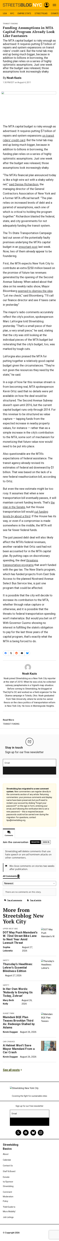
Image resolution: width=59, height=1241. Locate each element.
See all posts (11, 1070)
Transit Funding (10, 24)
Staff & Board (9, 1171)
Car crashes (9, 1042)
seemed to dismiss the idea (35, 291)
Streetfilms (41, 13)
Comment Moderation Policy (8, 1196)
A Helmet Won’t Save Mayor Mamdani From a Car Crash (19, 1049)
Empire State (24, 13)
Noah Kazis (14, 78)
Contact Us (8, 1165)
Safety (6, 960)
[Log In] (46, 5)
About (5, 1154)
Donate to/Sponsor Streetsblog (8, 1181)
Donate (55, 13)
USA (5, 13)
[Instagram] (41, 1133)
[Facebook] (26, 1133)
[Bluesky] (33, 1133)
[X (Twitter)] (18, 1133)
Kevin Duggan (10, 1032)
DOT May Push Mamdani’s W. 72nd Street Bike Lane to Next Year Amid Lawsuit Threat (20, 937)
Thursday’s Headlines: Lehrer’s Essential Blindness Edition (18, 967)
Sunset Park (8, 1013)
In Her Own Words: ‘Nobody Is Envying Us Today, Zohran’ (18, 992)
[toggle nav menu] (54, 5)
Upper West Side (10, 929)
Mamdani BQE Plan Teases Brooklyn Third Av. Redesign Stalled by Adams (19, 1022)
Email (7, 763)
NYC (12, 13)
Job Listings (8, 1217)
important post (28, 247)
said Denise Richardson (23, 184)
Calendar (7, 1160)
